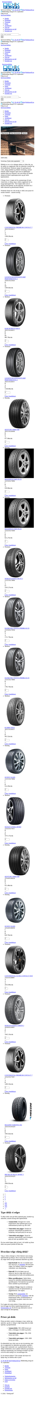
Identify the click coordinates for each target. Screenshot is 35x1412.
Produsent (4, 142)
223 (6, 1206)
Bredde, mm (4, 135)
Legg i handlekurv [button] (10, 243)
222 (6, 1205)
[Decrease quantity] (5, 238)
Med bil (25, 133)
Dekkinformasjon (10, 1376)
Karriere (7, 1387)
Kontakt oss (8, 31)
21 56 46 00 (4, 1361)
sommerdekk (21, 1294)
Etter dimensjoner (16, 133)
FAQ (6, 1381)
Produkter (8, 20)
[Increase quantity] (5, 242)
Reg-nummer (5, 133)
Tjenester (7, 22)
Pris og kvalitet (16, 145)
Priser (6, 24)
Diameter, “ (4, 138)
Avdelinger (8, 25)
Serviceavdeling (7, 2)
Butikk (7, 18)
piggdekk (22, 1264)
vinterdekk (24, 1295)
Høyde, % (4, 137)
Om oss (7, 27)
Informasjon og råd (10, 29)
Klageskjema (9, 1390)
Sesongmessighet (6, 140)
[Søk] (20, 97)
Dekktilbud (8, 1373)
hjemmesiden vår (6, 1308)
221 (6, 1203)
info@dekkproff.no (14, 1361)
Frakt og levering (10, 1380)
